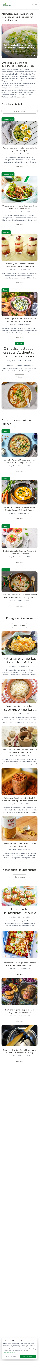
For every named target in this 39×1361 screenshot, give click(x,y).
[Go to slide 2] (33, 55)
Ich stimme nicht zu (11, 1356)
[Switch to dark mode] (32, 4)
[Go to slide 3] (34, 55)
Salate (7, 41)
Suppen (19, 343)
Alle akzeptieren (27, 1356)
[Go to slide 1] (31, 55)
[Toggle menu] (36, 5)
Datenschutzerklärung (9, 1352)
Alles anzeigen (19, 111)
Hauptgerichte (8, 119)
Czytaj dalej (19, 377)
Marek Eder (7, 51)
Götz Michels (12, 212)
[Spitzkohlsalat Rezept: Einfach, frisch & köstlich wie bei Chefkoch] (19, 41)
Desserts (6, 232)
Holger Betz (12, 466)
